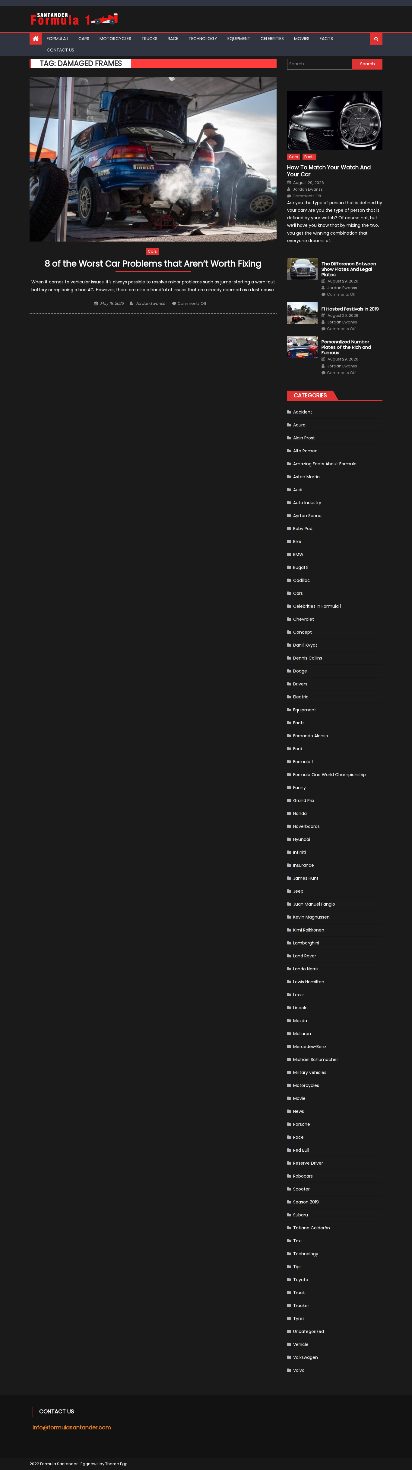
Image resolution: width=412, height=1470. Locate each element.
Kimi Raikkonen (308, 930)
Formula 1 (57, 39)
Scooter (301, 1189)
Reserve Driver (308, 1163)
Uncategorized (308, 1331)
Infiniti (299, 852)
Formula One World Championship (329, 775)
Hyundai (301, 839)
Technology (203, 39)
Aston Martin (306, 477)
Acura (299, 425)
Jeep (298, 891)
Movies (301, 39)
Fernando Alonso (310, 736)
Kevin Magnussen (311, 917)
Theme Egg (116, 1464)
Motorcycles (115, 39)
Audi (297, 490)
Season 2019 (306, 1202)
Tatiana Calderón (311, 1228)
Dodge (300, 671)
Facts (326, 39)
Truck (299, 1293)
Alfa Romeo (305, 451)
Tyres (299, 1319)
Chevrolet (303, 619)
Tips (297, 1267)
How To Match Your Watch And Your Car (329, 171)
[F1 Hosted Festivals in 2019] (302, 313)
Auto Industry (307, 503)
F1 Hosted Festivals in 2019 (350, 309)
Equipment (238, 39)
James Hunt (306, 878)
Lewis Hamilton (308, 982)
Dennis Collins (307, 658)
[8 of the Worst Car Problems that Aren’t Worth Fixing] (153, 159)
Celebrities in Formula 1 (317, 606)
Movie (299, 1098)
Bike (297, 541)
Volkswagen (305, 1357)
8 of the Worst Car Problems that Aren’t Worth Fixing (153, 264)
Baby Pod (302, 529)
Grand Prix (303, 800)
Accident (302, 412)
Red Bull (301, 1150)
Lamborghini (306, 943)
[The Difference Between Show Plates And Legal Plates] (302, 269)
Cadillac (301, 580)
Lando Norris (306, 969)
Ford (297, 749)
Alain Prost (304, 438)
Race (173, 39)
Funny (299, 788)
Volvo (299, 1370)
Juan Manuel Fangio (314, 904)
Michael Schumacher (315, 1059)
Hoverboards (306, 826)
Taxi (297, 1241)
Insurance (303, 865)
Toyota (300, 1280)
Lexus (299, 995)
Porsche (301, 1124)
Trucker (301, 1306)
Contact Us (60, 50)
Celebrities (272, 39)
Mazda (300, 1021)
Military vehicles (309, 1072)
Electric (301, 697)
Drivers (300, 684)
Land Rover (304, 956)
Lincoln (300, 1008)
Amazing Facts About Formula (325, 464)
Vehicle (301, 1344)
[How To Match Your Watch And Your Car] (334, 120)
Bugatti (300, 567)
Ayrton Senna (307, 516)
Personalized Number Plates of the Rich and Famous (346, 347)
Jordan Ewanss (150, 303)
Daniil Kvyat (305, 645)
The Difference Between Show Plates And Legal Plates (349, 269)
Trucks (149, 39)
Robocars (303, 1176)
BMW (298, 554)
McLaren (302, 1034)
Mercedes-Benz (309, 1047)
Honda (300, 813)
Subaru (300, 1215)
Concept (302, 632)
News (298, 1111)
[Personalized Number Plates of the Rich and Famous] (302, 347)
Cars (83, 39)
